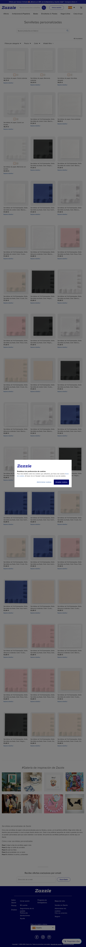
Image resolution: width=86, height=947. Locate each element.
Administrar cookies (44, 482)
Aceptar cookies (61, 482)
